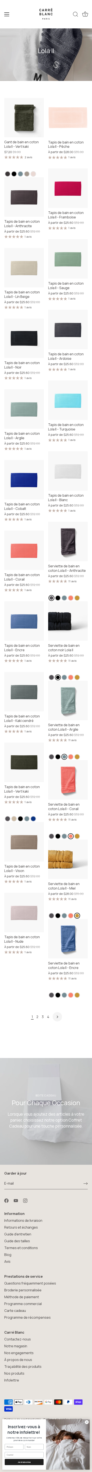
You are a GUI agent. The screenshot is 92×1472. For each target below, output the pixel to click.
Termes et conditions (21, 1247)
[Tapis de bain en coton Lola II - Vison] (24, 842)
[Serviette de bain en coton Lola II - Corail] (68, 780)
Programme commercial (23, 1303)
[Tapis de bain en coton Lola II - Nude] (24, 912)
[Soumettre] (85, 1183)
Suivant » (57, 1016)
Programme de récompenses (27, 1317)
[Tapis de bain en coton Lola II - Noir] (24, 338)
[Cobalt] (33, 818)
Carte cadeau (15, 1310)
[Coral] (70, 598)
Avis (7, 1261)
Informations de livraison (23, 1220)
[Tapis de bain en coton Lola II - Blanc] (68, 471)
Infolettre (11, 1380)
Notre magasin (15, 1346)
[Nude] (33, 174)
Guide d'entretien (17, 1234)
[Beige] (14, 818)
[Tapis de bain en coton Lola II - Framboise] (68, 188)
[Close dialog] (87, 1422)
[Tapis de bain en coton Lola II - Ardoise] (68, 329)
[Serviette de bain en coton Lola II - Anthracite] (68, 541)
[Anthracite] (7, 174)
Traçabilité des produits (23, 1366)
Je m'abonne (24, 1462)
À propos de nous (18, 1359)
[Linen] (27, 174)
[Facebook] (6, 1200)
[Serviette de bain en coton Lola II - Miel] (68, 859)
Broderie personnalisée (23, 1290)
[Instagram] (25, 1200)
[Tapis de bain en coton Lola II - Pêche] (68, 118)
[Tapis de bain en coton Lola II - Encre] (24, 621)
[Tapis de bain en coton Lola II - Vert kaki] (24, 762)
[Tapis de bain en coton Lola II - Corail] (24, 550)
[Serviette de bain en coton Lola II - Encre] (68, 938)
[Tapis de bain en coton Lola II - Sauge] (68, 259)
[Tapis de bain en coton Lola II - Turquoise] (68, 400)
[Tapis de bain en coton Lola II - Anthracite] (24, 197)
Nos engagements (19, 1353)
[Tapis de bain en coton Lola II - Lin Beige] (24, 267)
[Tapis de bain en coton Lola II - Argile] (24, 409)
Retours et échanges (21, 1227)
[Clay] (20, 174)
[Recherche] (75, 15)
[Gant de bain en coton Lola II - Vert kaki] (24, 118)
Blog (7, 1254)
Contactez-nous (17, 1339)
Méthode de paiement (21, 1297)
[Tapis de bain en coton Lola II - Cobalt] (24, 479)
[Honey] (77, 598)
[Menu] (7, 14)
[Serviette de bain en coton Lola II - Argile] (68, 700)
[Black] (14, 174)
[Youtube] (16, 1200)
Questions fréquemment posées (30, 1283)
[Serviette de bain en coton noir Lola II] (68, 621)
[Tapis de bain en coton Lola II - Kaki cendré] (24, 691)
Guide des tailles (17, 1241)
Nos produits (14, 1373)
